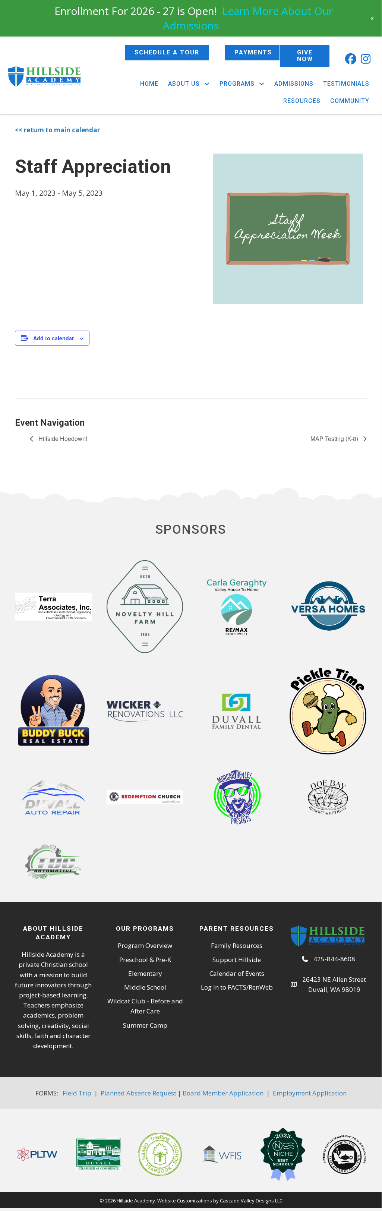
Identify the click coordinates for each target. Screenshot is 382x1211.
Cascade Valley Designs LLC (251, 1200)
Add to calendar (53, 338)
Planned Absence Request (138, 1093)
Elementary (145, 973)
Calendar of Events (236, 973)
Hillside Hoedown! (62, 438)
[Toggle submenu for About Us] (207, 84)
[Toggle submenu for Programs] (261, 84)
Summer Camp (145, 1025)
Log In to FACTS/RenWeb (237, 987)
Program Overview (145, 945)
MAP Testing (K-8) (335, 438)
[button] (350, 58)
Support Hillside (236, 959)
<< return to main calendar (57, 130)
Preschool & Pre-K (145, 959)
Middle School (145, 987)
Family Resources (236, 945)
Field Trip (77, 1093)
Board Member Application (223, 1093)
